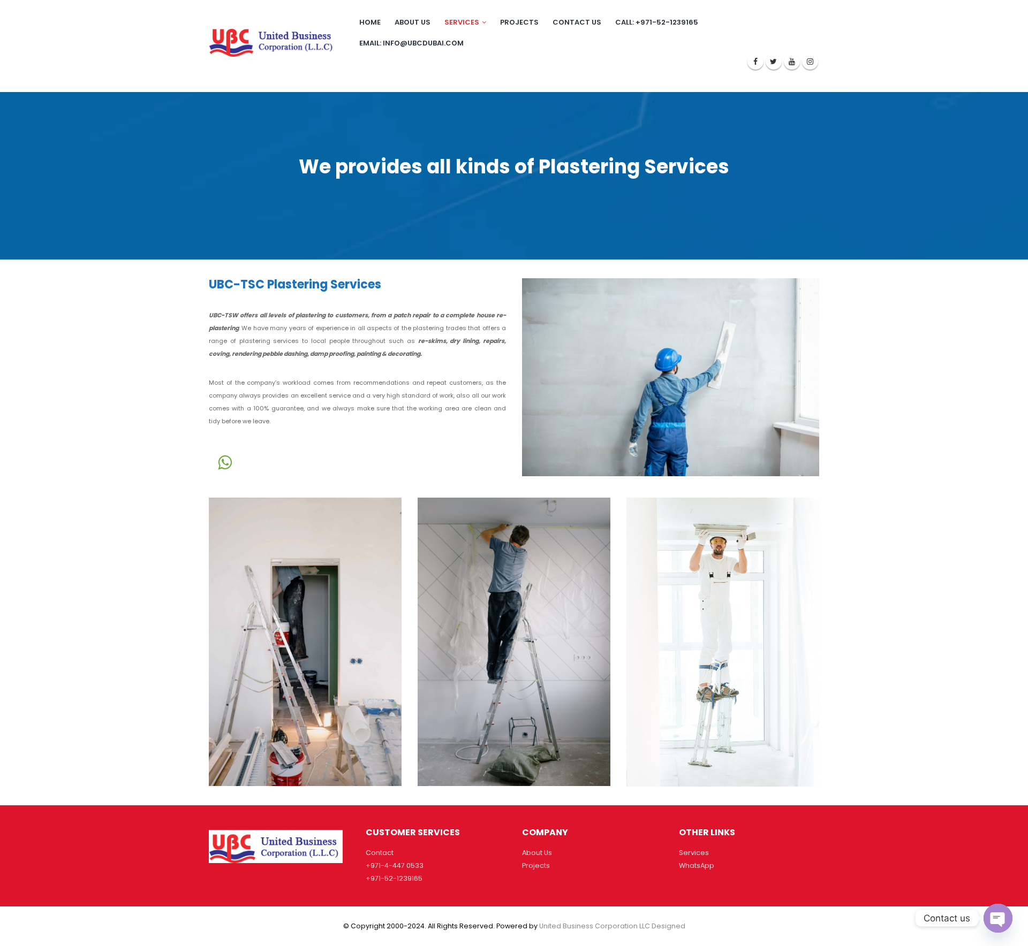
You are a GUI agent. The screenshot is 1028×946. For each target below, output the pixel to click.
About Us (537, 852)
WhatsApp (696, 865)
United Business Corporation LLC (594, 925)
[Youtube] (792, 62)
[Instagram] (810, 62)
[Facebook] (755, 62)
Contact (380, 852)
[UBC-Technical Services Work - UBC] (273, 40)
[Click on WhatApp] (225, 462)
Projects (519, 22)
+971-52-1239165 (394, 878)
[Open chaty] (998, 918)
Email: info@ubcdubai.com (411, 43)
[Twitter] (774, 62)
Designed (668, 925)
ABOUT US (412, 22)
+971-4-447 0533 (395, 865)
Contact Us (577, 22)
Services (461, 22)
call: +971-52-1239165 (656, 22)
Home (370, 22)
